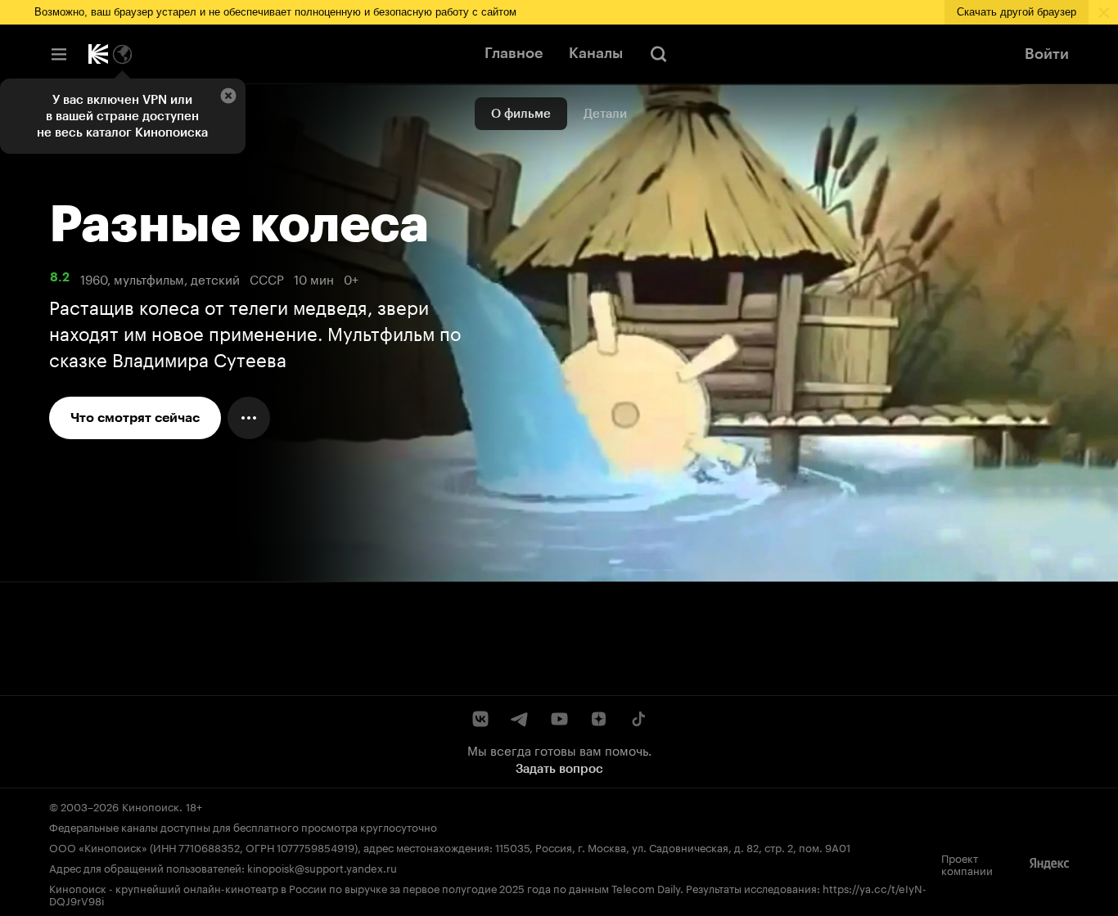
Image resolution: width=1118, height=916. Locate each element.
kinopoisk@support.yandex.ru (322, 867)
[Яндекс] (1049, 863)
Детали (605, 113)
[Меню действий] (249, 418)
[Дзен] (598, 719)
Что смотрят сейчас (135, 417)
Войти (1047, 54)
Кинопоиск (150, 805)
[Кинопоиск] (98, 54)
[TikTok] (637, 719)
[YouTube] (559, 719)
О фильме (521, 113)
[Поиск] (659, 54)
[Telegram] (520, 719)
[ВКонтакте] (480, 719)
